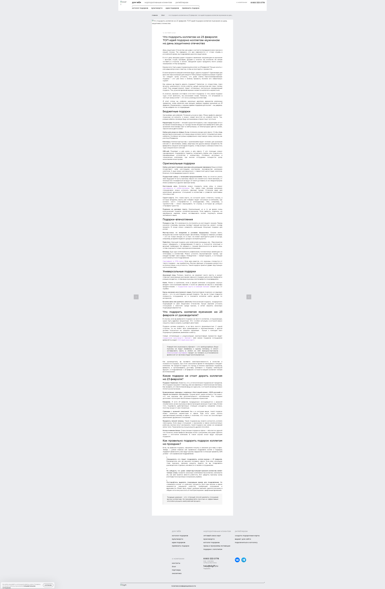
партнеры (176, 570)
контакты (176, 563)
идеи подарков (172, 8)
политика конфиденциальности (183, 586)
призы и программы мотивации (216, 546)
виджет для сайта (243, 539)
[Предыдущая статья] (136, 296)
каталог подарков (140, 8)
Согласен (48, 585)
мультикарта (156, 8)
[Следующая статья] (248, 296)
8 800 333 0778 (258, 3)
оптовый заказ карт (212, 535)
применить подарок (190, 8)
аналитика (176, 573)
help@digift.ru (210, 566)
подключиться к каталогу (246, 542)
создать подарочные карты (247, 535)
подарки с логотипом (212, 549)
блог (174, 566)
